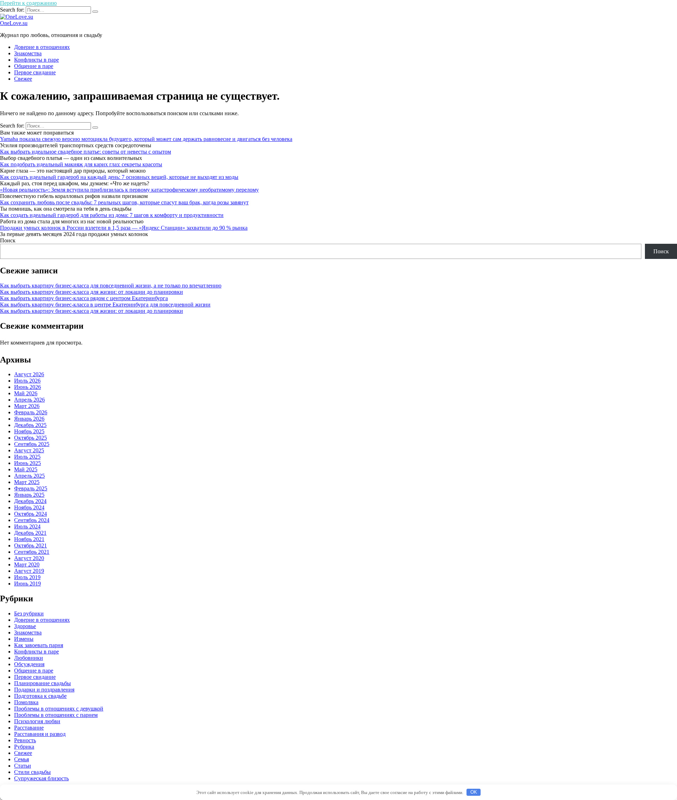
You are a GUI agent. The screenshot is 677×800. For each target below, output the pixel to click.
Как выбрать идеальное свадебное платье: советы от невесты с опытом (85, 152)
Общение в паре (33, 66)
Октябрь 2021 (30, 545)
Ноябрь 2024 (29, 507)
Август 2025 (29, 450)
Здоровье (25, 626)
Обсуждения (29, 664)
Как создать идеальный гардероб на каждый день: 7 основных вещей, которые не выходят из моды (119, 177)
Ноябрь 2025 (29, 431)
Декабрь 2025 (30, 425)
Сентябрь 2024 (31, 520)
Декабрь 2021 (30, 533)
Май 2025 (25, 469)
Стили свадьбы (32, 772)
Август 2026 (29, 374)
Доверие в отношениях (42, 47)
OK (473, 792)
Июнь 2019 (27, 584)
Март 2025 (26, 482)
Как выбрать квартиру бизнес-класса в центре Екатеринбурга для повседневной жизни (105, 305)
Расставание (29, 728)
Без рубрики (29, 613)
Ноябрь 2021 (29, 539)
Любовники (28, 658)
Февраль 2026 (30, 412)
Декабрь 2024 (30, 501)
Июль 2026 (27, 381)
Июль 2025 (27, 457)
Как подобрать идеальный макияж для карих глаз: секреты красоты (81, 164)
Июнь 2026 (27, 387)
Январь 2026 (29, 419)
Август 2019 (29, 571)
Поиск (8, 240)
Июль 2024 (27, 526)
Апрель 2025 (29, 476)
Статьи (22, 766)
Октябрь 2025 (30, 438)
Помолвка (26, 702)
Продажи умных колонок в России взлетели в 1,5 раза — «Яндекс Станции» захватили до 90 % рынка (124, 228)
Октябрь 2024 (30, 514)
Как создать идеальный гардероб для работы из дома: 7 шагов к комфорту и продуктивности (112, 215)
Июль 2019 (27, 577)
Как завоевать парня (38, 645)
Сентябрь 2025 (31, 444)
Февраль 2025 (30, 488)
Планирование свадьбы (42, 683)
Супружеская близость (41, 778)
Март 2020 (26, 565)
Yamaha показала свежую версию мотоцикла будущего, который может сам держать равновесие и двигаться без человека (146, 139)
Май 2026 (25, 393)
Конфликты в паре (36, 60)
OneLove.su (14, 23)
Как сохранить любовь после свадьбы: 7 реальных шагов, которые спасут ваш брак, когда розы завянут (124, 202)
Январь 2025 (29, 495)
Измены (23, 639)
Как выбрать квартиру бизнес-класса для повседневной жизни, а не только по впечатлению (110, 286)
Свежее (23, 79)
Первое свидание (35, 72)
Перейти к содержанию (28, 3)
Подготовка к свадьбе (40, 696)
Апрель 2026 (29, 400)
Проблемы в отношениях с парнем (56, 715)
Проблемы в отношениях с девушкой (58, 709)
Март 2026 (26, 406)
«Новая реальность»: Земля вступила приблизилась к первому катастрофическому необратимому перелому (129, 190)
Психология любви (37, 721)
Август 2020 (29, 558)
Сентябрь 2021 (31, 552)
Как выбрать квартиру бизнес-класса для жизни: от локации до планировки (91, 292)
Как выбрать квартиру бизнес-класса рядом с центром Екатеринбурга (84, 298)
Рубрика (24, 747)
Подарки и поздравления (44, 690)
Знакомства (28, 53)
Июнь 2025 (27, 463)
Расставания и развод (40, 734)
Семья (21, 759)
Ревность (25, 740)
